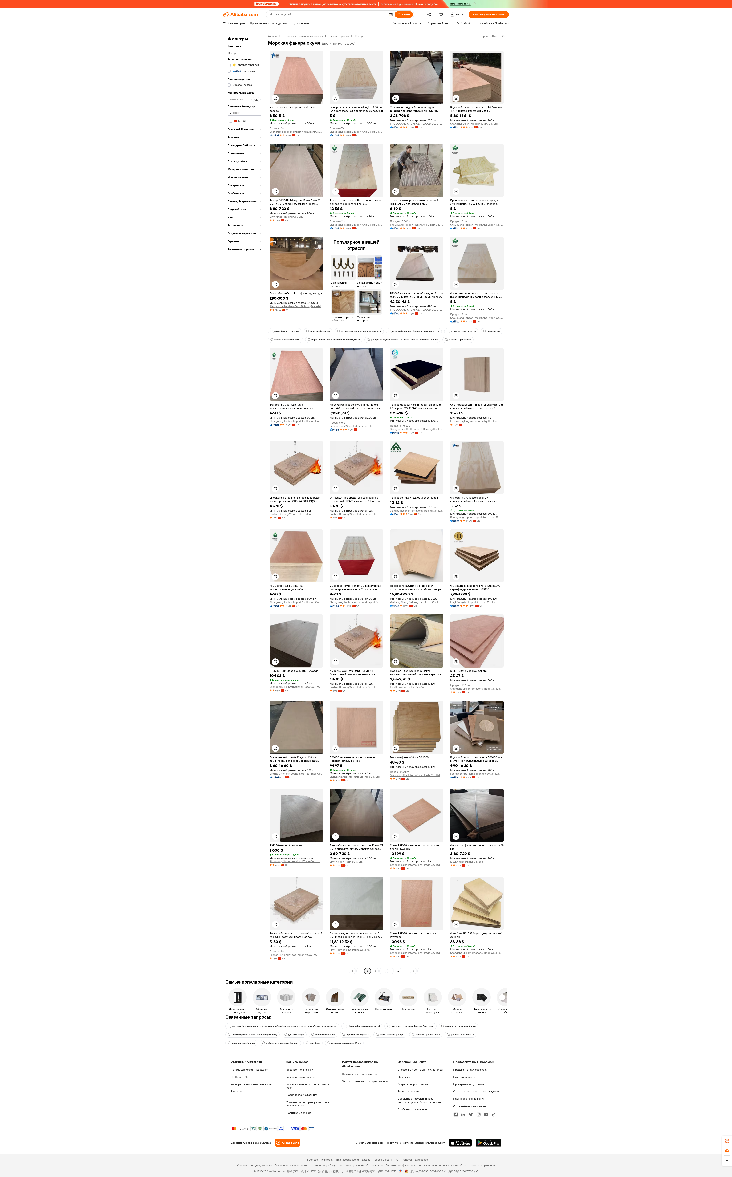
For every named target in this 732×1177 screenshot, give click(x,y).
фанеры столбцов (325, 1034)
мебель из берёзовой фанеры (282, 1043)
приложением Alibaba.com (427, 1142)
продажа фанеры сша (428, 1034)
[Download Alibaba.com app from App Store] (460, 1143)
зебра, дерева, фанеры (463, 331)
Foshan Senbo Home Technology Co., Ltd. (475, 773)
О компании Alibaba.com (246, 1061)
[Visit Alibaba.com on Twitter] (471, 1114)
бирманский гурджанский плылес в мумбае (335, 339)
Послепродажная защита (301, 1094)
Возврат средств (408, 1091)
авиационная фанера (243, 1043)
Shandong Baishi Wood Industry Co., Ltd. (474, 123)
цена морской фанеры (392, 1034)
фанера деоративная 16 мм (346, 1043)
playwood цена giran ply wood (364, 1026)
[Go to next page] (420, 971)
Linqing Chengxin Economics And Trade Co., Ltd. (296, 773)
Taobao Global (381, 1159)
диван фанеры (296, 1034)
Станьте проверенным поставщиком (476, 1091)
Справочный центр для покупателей (420, 1069)
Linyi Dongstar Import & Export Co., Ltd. (473, 602)
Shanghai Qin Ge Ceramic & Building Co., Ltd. (416, 429)
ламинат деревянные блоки (460, 1026)
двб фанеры (493, 331)
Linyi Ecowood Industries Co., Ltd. (410, 687)
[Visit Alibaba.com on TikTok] (493, 1114)
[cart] (442, 15)
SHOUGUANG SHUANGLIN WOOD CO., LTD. (416, 123)
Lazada (366, 1159)
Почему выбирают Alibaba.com (249, 1069)
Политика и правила (298, 1112)
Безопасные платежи (299, 1069)
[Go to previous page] (352, 971)
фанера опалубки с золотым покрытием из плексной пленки (404, 339)
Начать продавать (464, 1076)
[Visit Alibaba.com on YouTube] (486, 1114)
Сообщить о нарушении (412, 1109)
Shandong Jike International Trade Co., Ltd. (295, 686)
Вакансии (236, 1091)
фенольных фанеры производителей (361, 331)
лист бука (315, 1043)
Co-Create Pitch (240, 1076)
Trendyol (406, 1159)
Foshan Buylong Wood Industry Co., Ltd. (474, 421)
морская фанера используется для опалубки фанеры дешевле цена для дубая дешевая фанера (284, 1026)
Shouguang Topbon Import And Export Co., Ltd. (296, 131)
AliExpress (312, 1159)
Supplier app (375, 1142)
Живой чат (404, 1076)
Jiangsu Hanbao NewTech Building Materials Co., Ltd (296, 306)
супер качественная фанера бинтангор (412, 1026)
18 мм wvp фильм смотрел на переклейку (254, 1034)
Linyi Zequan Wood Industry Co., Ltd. (351, 426)
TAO (395, 1159)
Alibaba (272, 36)
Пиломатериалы (338, 36)
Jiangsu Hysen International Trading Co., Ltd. (416, 510)
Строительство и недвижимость (302, 36)
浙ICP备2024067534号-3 (463, 1171)
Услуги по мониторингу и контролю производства (308, 1104)
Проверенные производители (360, 1073)
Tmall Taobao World (347, 1159)
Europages (421, 1159)
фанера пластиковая (462, 1034)
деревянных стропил (357, 1034)
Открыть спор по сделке (413, 1084)
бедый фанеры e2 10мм (287, 339)
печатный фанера (320, 331)
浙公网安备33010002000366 (428, 1171)
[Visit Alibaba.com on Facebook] (455, 1114)
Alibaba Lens (251, 1142)
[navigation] (244, 504)
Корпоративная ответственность (251, 1084)
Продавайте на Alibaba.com (470, 1069)
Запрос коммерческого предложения (365, 1081)
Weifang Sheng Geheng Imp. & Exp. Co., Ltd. (416, 602)
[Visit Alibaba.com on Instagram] (478, 1114)
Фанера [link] (359, 36)
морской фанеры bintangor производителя (415, 331)
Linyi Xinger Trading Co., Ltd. (286, 216)
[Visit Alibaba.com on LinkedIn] (463, 1114)
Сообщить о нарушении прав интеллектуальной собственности (419, 1100)
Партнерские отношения (468, 1098)
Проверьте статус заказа (468, 1084)
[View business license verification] (400, 1171)
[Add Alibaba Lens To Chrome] (287, 1143)
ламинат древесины (460, 339)
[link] (727, 1141)
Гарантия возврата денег (301, 1076)
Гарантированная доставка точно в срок (307, 1086)
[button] (390, 14)
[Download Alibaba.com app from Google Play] (488, 1143)
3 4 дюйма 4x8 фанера (286, 331)
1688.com (327, 1159)
